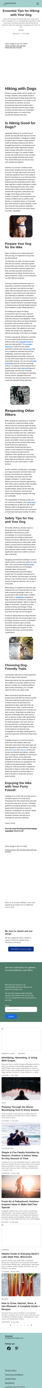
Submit (11, 1016)
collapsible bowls (25, 342)
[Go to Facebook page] (9, 1348)
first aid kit (25, 368)
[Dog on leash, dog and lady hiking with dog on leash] (21, 872)
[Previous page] (10, 1325)
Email (7, 1006)
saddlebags (19, 597)
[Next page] (31, 1325)
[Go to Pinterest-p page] (16, 1348)
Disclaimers (9, 1383)
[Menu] (38, 4)
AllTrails (13, 750)
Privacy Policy (10, 1370)
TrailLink (23, 750)
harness (29, 349)
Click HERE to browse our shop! (21, 949)
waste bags (31, 502)
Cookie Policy (10, 1379)
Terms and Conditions (14, 1375)
